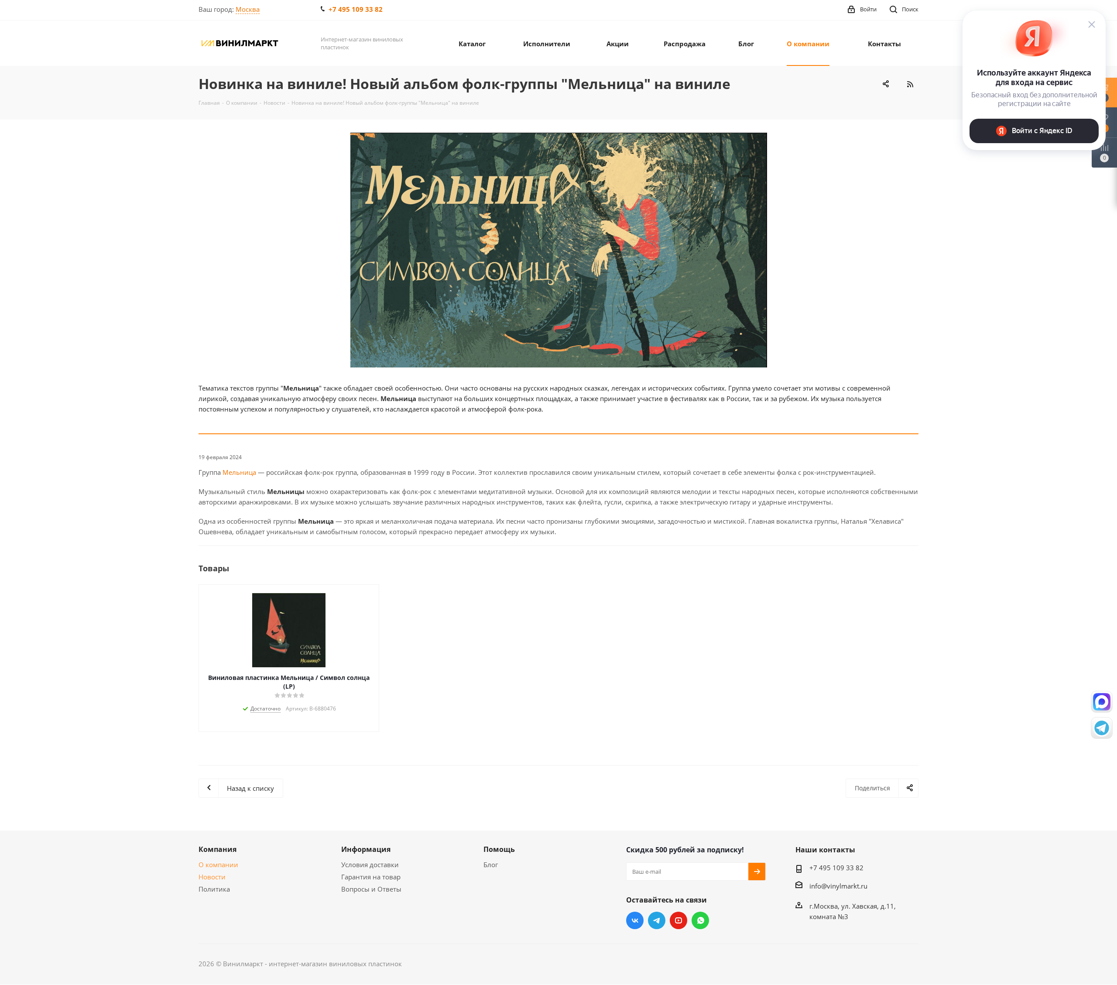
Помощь (499, 849)
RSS (909, 84)
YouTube (678, 920)
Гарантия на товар (371, 876)
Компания (217, 849)
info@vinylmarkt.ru (838, 886)
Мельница (239, 472)
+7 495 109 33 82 (356, 9)
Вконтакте (635, 920)
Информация (366, 849)
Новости (212, 876)
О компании (218, 864)
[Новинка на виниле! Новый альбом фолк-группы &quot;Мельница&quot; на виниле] (558, 250)
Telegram (656, 920)
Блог (490, 864)
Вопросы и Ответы (371, 889)
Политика (214, 889)
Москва (248, 9)
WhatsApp (700, 920)
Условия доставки (370, 864)
